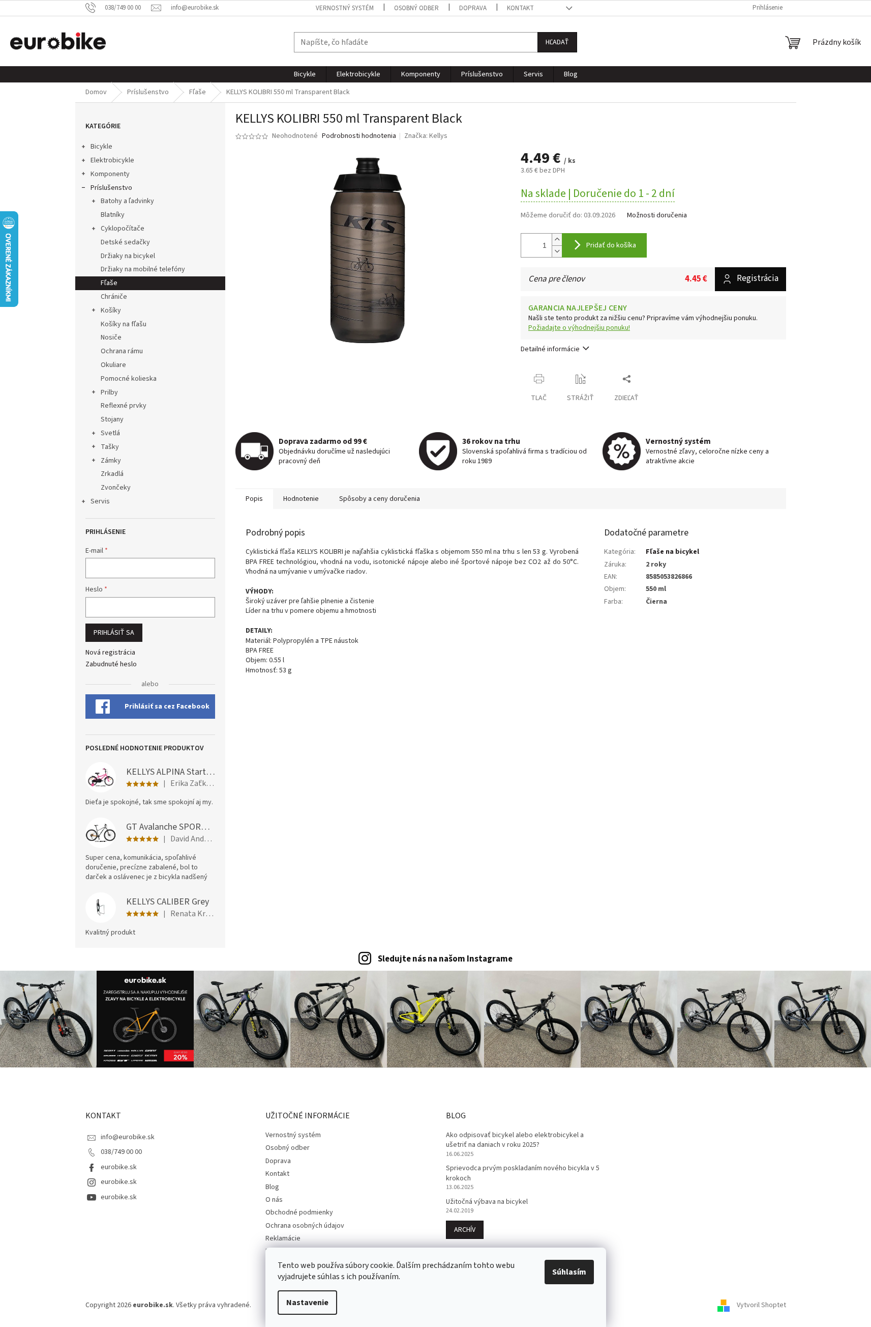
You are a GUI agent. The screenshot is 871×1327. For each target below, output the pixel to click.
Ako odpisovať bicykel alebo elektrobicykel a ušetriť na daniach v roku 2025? (515, 1140)
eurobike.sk (119, 1167)
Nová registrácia (110, 653)
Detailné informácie (550, 349)
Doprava (473, 8)
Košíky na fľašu (123, 324)
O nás (274, 1200)
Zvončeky (116, 488)
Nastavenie (307, 1302)
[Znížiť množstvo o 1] (557, 251)
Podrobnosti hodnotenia (359, 136)
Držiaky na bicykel (128, 256)
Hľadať (557, 42)
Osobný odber (416, 8)
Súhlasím (569, 1272)
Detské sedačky (125, 242)
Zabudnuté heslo (111, 664)
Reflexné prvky (123, 406)
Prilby (109, 392)
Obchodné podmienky (299, 1212)
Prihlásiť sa (114, 633)
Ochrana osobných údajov (304, 1226)
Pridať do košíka (611, 245)
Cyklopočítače (122, 228)
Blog (272, 1187)
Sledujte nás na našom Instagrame (445, 959)
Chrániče (114, 297)
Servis (100, 501)
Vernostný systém (345, 8)
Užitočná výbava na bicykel (487, 1202)
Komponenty (110, 174)
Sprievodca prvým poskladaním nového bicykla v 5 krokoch (522, 1173)
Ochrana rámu (122, 351)
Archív (464, 1230)
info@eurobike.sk (128, 1137)
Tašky (110, 447)
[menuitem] (305, 74)
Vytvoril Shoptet (761, 1305)
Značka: (425, 136)
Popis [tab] (254, 499)
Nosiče (111, 337)
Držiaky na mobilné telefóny (143, 269)
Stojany (112, 419)
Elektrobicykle (112, 160)
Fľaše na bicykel (672, 552)
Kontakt (520, 8)
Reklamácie (283, 1238)
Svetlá (110, 433)
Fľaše (109, 283)
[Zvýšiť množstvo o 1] (557, 239)
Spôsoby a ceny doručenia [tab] (379, 499)
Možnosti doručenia (657, 215)
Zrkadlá (112, 474)
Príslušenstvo (111, 188)
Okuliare (113, 365)
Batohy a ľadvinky (127, 201)
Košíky (111, 310)
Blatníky (113, 215)
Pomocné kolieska (129, 379)
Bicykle (101, 147)
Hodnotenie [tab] (301, 499)
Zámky (111, 461)
